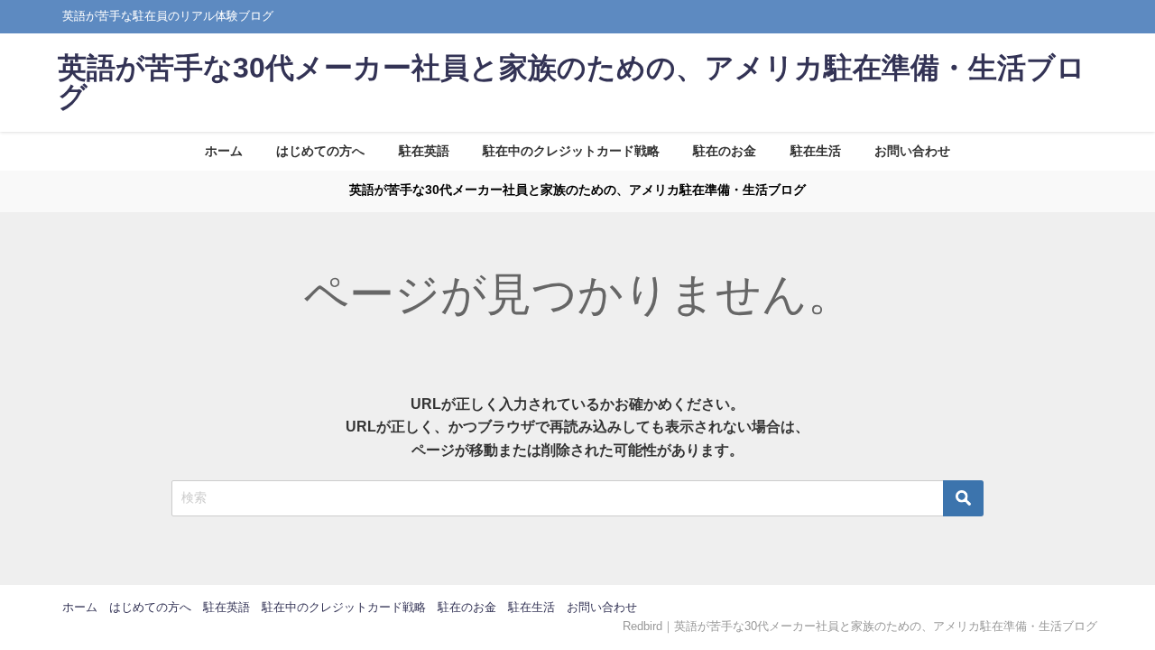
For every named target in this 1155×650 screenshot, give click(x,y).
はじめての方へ (320, 150)
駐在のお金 (724, 150)
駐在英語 (424, 150)
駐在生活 (815, 150)
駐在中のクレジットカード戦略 (571, 150)
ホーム (224, 150)
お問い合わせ (912, 150)
